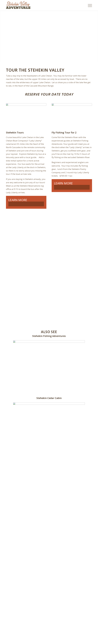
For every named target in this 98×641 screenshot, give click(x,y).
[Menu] (88, 5)
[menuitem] (88, 5)
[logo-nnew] (18, 5)
